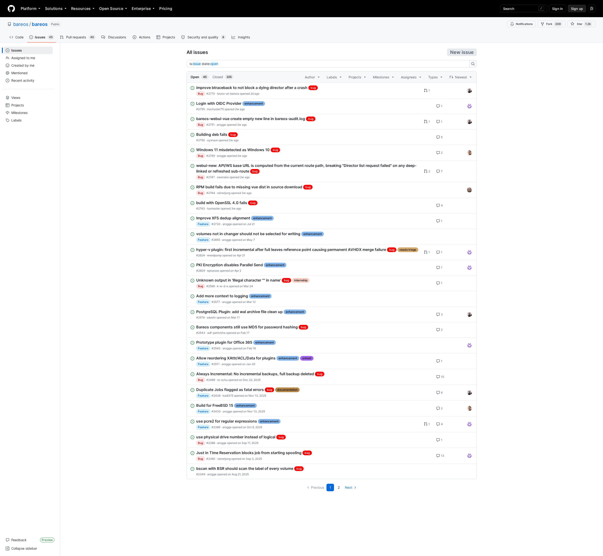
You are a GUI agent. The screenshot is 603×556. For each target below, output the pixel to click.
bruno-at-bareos (228, 93)
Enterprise (141, 8)
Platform (29, 8)
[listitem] (332, 90)
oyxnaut (212, 140)
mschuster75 (215, 109)
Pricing (165, 8)
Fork (553, 24)
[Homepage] (11, 8)
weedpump (214, 255)
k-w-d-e (222, 286)
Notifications (524, 24)
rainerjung (223, 193)
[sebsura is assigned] (469, 106)
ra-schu (222, 380)
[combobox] (329, 63)
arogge (221, 124)
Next (348, 487)
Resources (81, 8)
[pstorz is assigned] (469, 190)
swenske (223, 177)
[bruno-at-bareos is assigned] (469, 90)
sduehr (211, 317)
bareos (20, 24)
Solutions (54, 8)
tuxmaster (213, 208)
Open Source (111, 8)
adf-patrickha (216, 332)
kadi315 (228, 395)
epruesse (213, 270)
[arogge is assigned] (469, 152)
